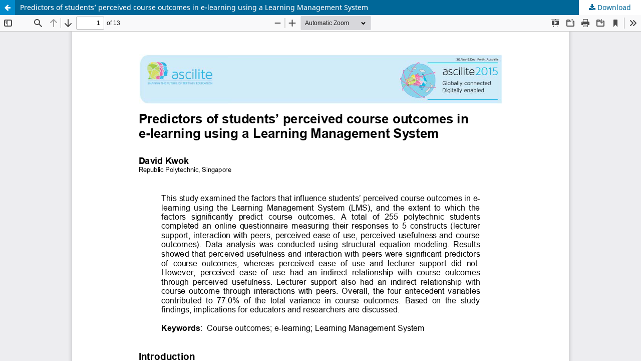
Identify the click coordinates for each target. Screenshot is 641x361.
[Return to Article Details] (7, 7)
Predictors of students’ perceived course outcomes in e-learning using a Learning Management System (194, 7)
